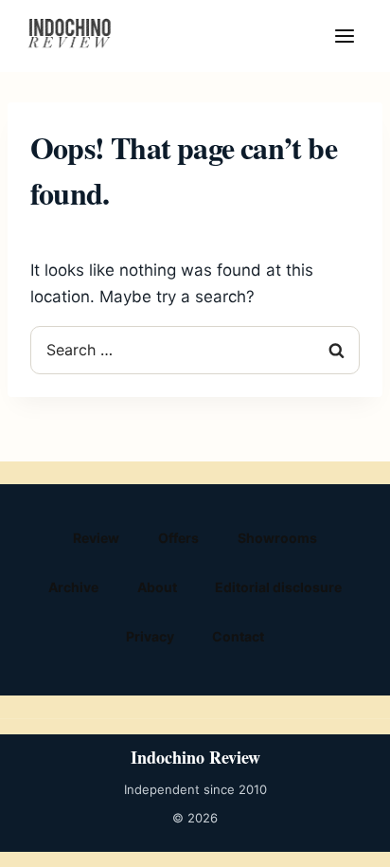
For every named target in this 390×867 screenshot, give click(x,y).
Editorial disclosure (278, 587)
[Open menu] (344, 36)
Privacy (150, 636)
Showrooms (277, 538)
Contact (238, 636)
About (157, 587)
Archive (73, 587)
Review (96, 538)
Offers (178, 538)
